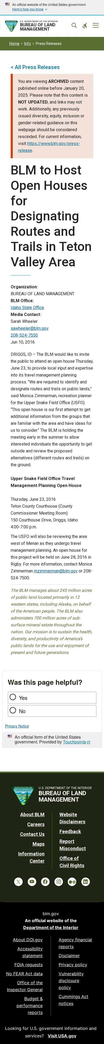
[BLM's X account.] (18, 882)
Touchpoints (74, 742)
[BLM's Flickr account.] (72, 882)
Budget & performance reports (30, 1005)
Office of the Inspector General (25, 986)
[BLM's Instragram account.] (58, 882)
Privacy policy (73, 964)
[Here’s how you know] (52, 7)
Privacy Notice (17, 726)
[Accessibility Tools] (84, 25)
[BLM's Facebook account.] (45, 882)
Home (14, 43)
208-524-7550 (24, 335)
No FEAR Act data (24, 973)
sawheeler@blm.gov (30, 328)
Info (27, 43)
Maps (39, 844)
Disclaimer (69, 955)
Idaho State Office (27, 307)
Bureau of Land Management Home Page (39, 26)
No (22, 711)
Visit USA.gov (62, 1035)
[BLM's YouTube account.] (32, 882)
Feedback (70, 831)
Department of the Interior (50, 927)
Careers (36, 824)
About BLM (32, 814)
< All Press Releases (35, 67)
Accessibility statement (30, 952)
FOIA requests (28, 964)
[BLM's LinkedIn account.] (85, 882)
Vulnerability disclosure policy (71, 980)
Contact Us (32, 834)
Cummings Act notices (73, 1000)
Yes (23, 697)
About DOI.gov (28, 939)
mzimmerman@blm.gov (56, 571)
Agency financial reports (75, 943)
